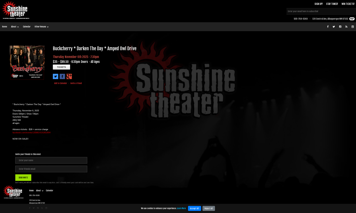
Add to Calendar (60, 83)
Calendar (26, 26)
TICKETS (61, 67)
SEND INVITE (23, 177)
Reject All (209, 208)
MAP (352, 18)
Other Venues (40, 26)
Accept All (194, 208)
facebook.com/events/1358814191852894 (31, 132)
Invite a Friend (76, 83)
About (13, 26)
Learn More (181, 208)
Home (4, 26)
